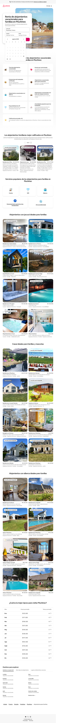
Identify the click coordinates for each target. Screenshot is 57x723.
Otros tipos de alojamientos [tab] (22, 670)
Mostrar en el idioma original (40, 1)
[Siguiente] (31, 142)
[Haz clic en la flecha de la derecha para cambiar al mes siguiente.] (23, 39)
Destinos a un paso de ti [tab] (8, 670)
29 (23, 56)
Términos (31, 720)
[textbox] (11, 35)
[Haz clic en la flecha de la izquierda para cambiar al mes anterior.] (7, 39)
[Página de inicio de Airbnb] (6, 6)
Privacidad (25, 720)
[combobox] (17, 30)
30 (7, 59)
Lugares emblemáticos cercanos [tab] (38, 670)
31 (10, 59)
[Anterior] (25, 142)
